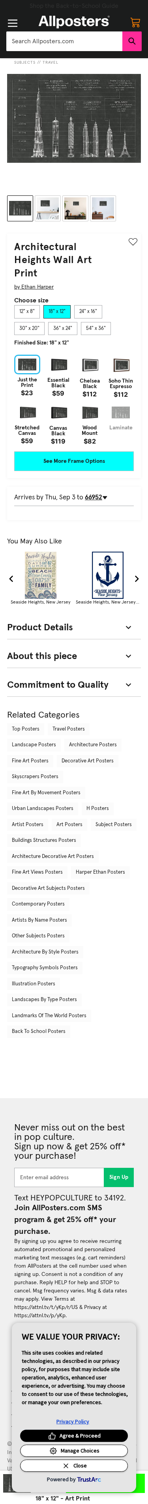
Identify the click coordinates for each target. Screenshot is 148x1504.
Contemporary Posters (38, 904)
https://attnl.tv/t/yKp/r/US (46, 1307)
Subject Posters (114, 824)
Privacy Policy (72, 1421)
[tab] (27, 311)
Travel (50, 62)
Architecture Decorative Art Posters (53, 856)
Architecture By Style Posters (45, 952)
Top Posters (25, 729)
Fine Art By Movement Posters (46, 792)
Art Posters (69, 824)
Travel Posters (68, 729)
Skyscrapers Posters (35, 776)
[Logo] (74, 22)
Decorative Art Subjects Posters (48, 888)
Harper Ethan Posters (100, 872)
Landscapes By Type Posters (44, 999)
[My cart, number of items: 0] (135, 22)
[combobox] (64, 41)
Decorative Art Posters (88, 761)
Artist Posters (27, 824)
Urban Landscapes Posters (42, 808)
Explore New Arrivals (74, 6)
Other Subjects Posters (38, 936)
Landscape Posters (34, 744)
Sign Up (119, 1177)
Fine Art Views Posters (37, 872)
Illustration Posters (33, 984)
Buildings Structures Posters (44, 840)
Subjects (25, 62)
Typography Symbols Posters (45, 967)
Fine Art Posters (30, 761)
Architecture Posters (93, 744)
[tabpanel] (74, 400)
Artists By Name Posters (39, 920)
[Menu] (12, 23)
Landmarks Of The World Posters (49, 1015)
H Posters (97, 808)
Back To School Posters (39, 1031)
